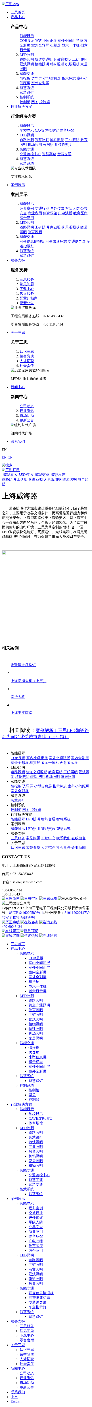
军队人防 (72, 208)
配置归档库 (29, 298)
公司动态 (27, 406)
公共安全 (36, 1227)
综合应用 (27, 218)
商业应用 (35, 213)
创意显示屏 (69, 762)
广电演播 (65, 213)
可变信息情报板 (32, 241)
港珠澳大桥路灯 (23, 665)
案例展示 (18, 185)
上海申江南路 (21, 713)
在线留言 (78, 838)
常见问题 (27, 284)
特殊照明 (57, 64)
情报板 (25, 78)
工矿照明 (79, 59)
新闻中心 (18, 387)
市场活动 (27, 415)
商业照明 (57, 227)
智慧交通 (64, 154)
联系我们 (18, 441)
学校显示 (27, 130)
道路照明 (27, 59)
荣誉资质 (27, 356)
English (16, 1401)
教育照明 (64, 59)
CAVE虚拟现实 (47, 130)
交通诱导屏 (77, 241)
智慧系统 (27, 88)
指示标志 (69, 78)
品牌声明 (28, 917)
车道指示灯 (37, 1307)
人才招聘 (27, 361)
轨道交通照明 (45, 59)
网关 (34, 102)
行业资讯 (27, 411)
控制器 (44, 102)
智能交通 (27, 73)
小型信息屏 (52, 78)
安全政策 (13, 917)
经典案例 (27, 208)
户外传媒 (57, 208)
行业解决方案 (21, 107)
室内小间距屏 (46, 40)
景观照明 (27, 64)
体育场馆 (67, 130)
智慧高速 (49, 154)
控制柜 (25, 102)
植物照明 (42, 64)
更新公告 (27, 303)
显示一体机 (70, 45)
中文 (14, 1397)
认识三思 (27, 351)
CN (10, 457)
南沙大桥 (18, 697)
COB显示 (27, 40)
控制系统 (27, 97)
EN (4, 457)
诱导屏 (36, 78)
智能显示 (27, 36)
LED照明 (27, 55)
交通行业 (42, 208)
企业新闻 (78, 847)
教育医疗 (80, 213)
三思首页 (18, 12)
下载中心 (27, 289)
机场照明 (72, 64)
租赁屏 (55, 45)
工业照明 (72, 140)
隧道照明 (70, 479)
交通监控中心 (30, 154)
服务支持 (18, 260)
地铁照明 (57, 140)
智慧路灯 (27, 92)
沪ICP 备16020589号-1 (26, 913)
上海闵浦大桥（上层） (28, 681)
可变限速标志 (56, 241)
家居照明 (50, 144)
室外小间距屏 (68, 40)
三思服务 (27, 279)
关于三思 (18, 333)
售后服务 (27, 293)
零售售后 (27, 1340)
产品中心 (18, 17)
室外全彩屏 (40, 45)
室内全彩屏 (80, 758)
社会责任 (27, 366)
